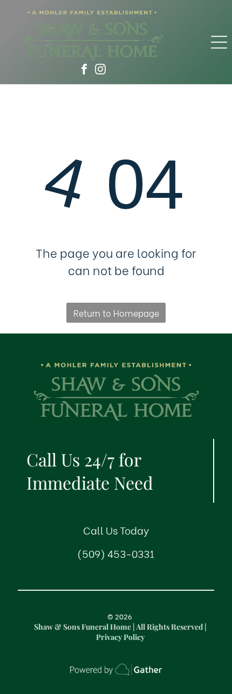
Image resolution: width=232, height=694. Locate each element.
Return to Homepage (116, 312)
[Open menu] (219, 42)
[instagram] (100, 70)
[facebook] (84, 70)
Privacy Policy (120, 637)
